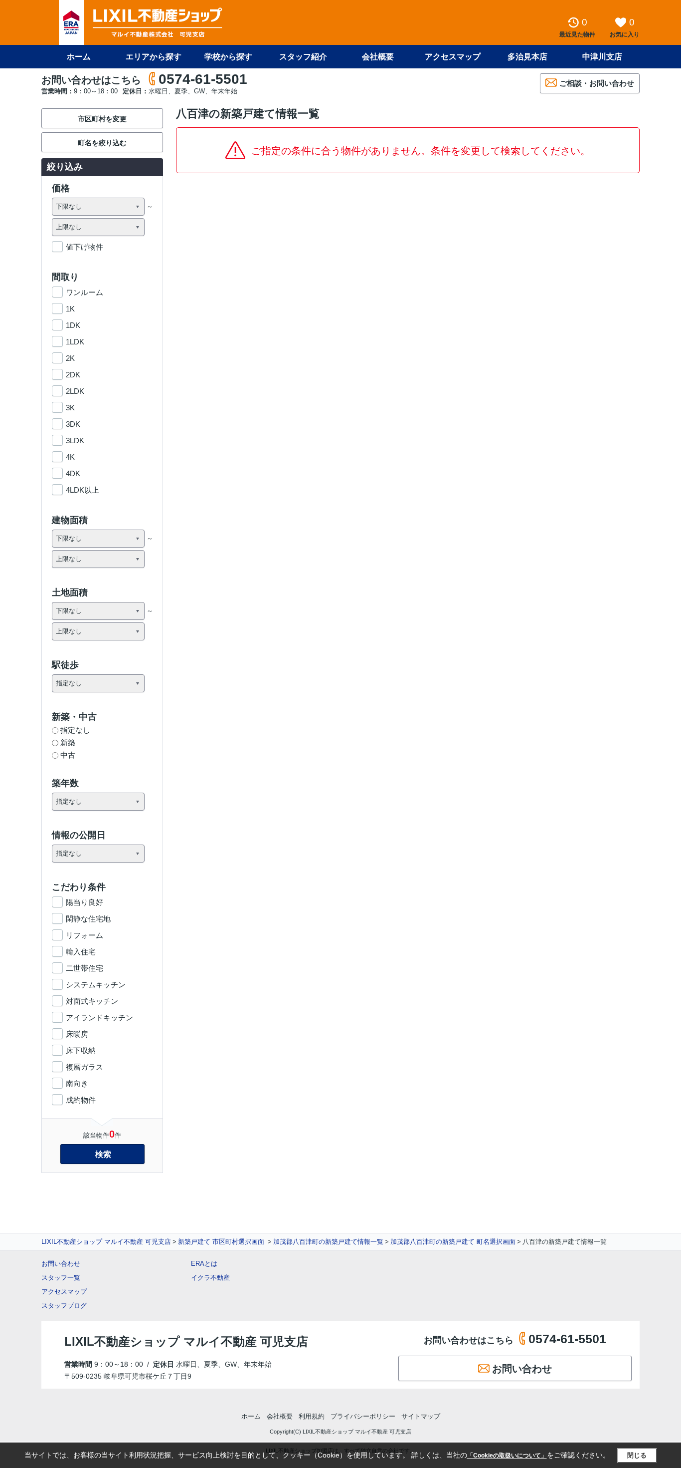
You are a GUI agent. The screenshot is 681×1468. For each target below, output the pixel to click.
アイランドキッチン (99, 1017)
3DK (73, 424)
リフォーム (84, 935)
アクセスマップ (64, 1291)
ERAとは (204, 1263)
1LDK (75, 341)
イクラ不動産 (210, 1277)
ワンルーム (84, 292)
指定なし (75, 730)
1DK (73, 325)
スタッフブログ (64, 1305)
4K (70, 457)
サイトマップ (420, 1416)
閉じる (637, 1455)
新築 (67, 742)
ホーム (79, 56)
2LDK (75, 391)
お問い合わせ (60, 1263)
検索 (103, 1154)
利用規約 (312, 1416)
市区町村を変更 (102, 119)
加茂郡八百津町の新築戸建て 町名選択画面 (452, 1241)
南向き (77, 1083)
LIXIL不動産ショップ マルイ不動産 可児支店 (106, 1241)
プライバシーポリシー (363, 1416)
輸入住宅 (81, 951)
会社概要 (378, 56)
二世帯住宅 (84, 968)
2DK (73, 374)
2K (70, 358)
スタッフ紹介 (303, 56)
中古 (67, 755)
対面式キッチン (92, 1001)
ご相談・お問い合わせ (596, 83)
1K (70, 308)
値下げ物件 (84, 247)
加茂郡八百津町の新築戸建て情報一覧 (328, 1241)
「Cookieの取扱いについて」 (507, 1455)
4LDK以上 (82, 490)
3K (70, 407)
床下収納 (81, 1050)
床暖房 (77, 1034)
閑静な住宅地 (88, 918)
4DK (73, 473)
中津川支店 (602, 56)
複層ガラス (84, 1067)
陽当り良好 (84, 902)
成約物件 (81, 1100)
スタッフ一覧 (60, 1277)
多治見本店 (527, 56)
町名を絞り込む (102, 143)
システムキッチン (96, 984)
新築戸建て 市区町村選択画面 (222, 1241)
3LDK (75, 440)
